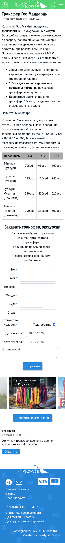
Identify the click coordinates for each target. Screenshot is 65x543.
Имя (14, 269)
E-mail (13, 278)
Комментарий (11, 352)
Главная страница (17, 489)
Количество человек (10, 322)
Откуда (12, 295)
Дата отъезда (14, 342)
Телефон (11, 286)
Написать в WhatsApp (16, 113)
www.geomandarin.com (46, 62)
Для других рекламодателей (24, 521)
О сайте (10, 493)
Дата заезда (14, 333)
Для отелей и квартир (20, 517)
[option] (32, 393)
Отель (13, 312)
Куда (13, 304)
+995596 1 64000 (43, 134)
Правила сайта (15, 498)
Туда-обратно (42, 324)
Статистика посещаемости (23, 512)
